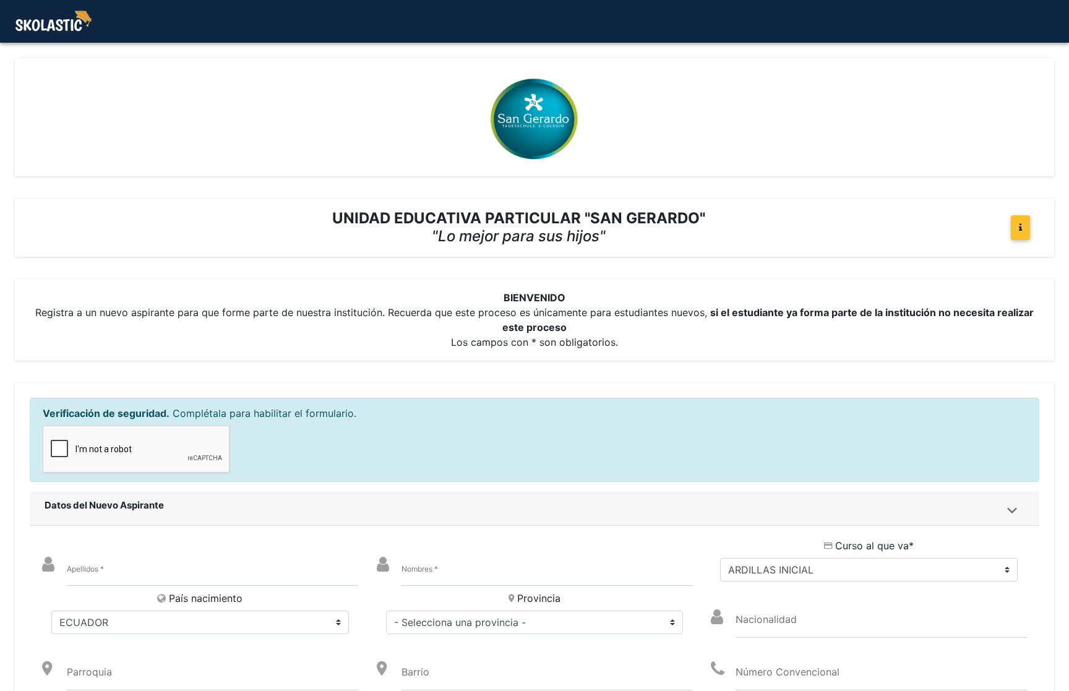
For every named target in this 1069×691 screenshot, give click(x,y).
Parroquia (89, 672)
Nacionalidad (766, 619)
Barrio (415, 672)
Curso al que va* (874, 545)
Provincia (538, 598)
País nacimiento (206, 598)
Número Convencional (787, 672)
